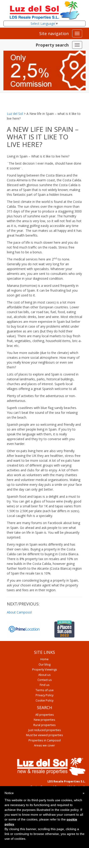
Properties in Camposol (45, 740)
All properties (44, 715)
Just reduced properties (44, 730)
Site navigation (54, 33)
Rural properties (44, 725)
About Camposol (19, 612)
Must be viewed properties (44, 735)
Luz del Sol (15, 113)
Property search (52, 45)
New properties (44, 720)
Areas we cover (44, 745)
